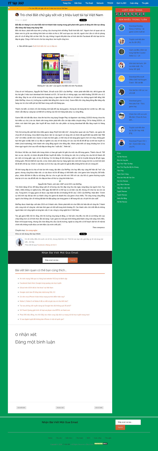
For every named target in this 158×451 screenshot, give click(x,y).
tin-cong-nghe (22, 8)
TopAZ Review (122, 191)
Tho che (59, 438)
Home (50, 438)
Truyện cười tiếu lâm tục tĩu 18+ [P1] (137, 40)
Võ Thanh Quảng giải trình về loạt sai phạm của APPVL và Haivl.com (45, 310)
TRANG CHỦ (60, 407)
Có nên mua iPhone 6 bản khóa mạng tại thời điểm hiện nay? (42, 297)
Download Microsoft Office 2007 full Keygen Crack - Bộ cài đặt (138, 79)
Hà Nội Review (122, 157)
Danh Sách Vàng (123, 174)
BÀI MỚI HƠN (21, 407)
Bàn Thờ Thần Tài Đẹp (125, 164)
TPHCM (110, 3)
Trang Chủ (67, 3)
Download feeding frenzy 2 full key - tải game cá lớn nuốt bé (137, 29)
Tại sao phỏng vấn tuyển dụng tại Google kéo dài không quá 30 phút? (45, 306)
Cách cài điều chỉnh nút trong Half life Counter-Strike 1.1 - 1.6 (138, 53)
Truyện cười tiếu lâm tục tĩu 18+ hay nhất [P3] (137, 130)
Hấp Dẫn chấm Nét (123, 188)
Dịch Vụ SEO (121, 3)
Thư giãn (145, 3)
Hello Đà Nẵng (122, 198)
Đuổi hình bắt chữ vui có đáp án (45, 46)
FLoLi (119, 153)
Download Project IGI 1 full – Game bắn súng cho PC (138, 144)
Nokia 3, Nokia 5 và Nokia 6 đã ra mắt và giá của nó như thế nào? (44, 301)
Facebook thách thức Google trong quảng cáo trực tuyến (40, 283)
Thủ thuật (89, 3)
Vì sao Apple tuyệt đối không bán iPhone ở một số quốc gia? (42, 319)
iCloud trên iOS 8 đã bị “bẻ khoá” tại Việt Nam (36, 288)
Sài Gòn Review (122, 181)
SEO (88, 438)
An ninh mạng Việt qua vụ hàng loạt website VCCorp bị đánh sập (43, 279)
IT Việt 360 (16, 3)
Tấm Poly (120, 170)
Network (100, 3)
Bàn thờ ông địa (122, 160)
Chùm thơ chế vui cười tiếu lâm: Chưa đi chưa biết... (138, 117)
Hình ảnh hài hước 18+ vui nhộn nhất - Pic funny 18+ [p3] (138, 66)
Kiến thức (78, 3)
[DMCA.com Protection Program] (101, 444)
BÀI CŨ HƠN (99, 407)
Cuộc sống (134, 3)
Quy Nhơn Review (123, 184)
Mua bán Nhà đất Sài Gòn (126, 177)
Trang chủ (13, 8)
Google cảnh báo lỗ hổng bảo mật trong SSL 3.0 (37, 292)
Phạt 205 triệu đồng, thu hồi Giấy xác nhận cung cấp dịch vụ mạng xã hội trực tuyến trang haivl (54, 315)
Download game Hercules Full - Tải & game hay (136, 103)
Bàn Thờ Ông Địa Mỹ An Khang (127, 167)
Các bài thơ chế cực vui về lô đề (138, 91)
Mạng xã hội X (51, 245)
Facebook (41, 245)
